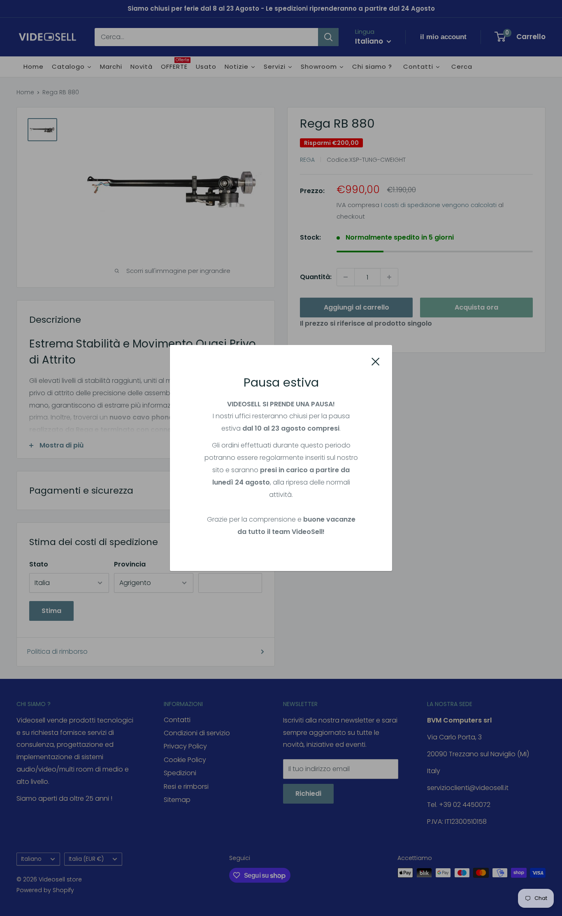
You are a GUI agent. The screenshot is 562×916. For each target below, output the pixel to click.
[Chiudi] (376, 361)
